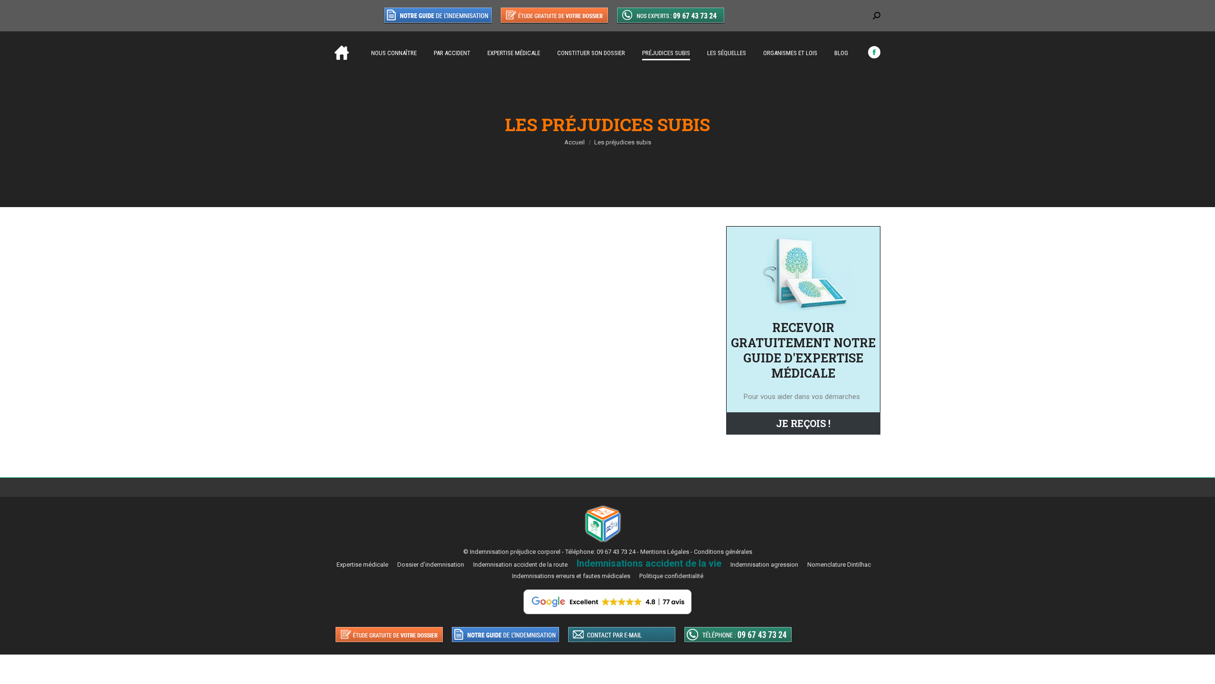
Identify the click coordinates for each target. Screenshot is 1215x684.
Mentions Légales (664, 551)
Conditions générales (723, 551)
